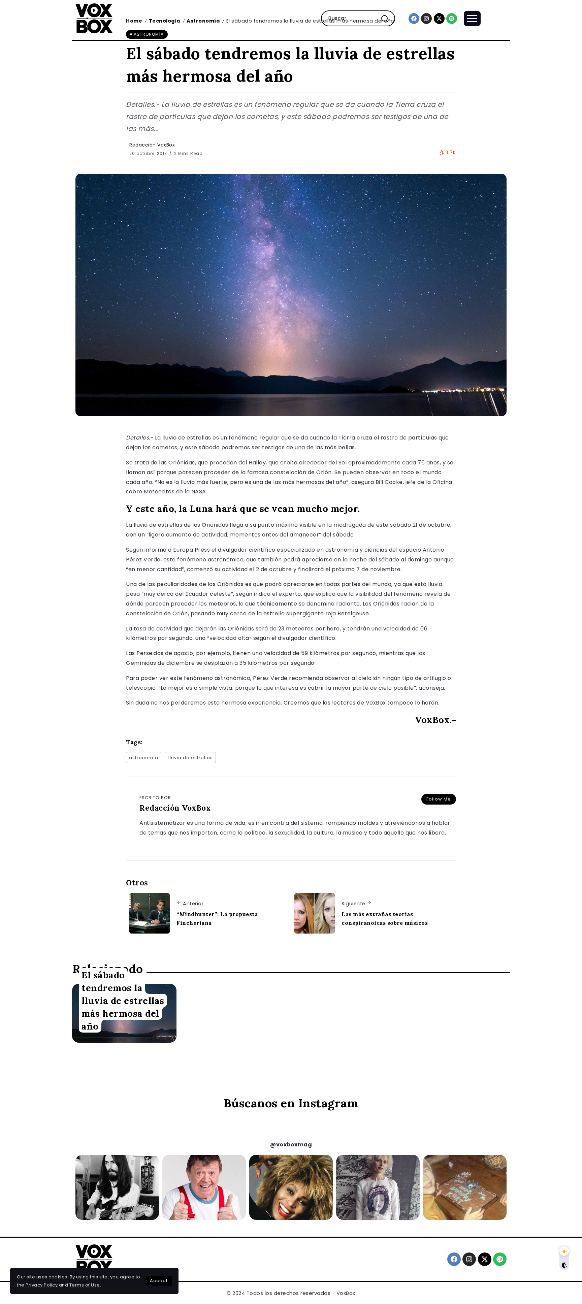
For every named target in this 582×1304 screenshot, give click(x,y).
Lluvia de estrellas (190, 757)
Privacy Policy (42, 1285)
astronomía (143, 757)
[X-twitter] (439, 18)
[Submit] (387, 18)
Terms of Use (84, 1285)
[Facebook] (414, 18)
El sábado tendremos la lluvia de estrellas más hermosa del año (123, 1000)
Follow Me (438, 799)
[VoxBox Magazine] (93, 18)
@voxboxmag (291, 1144)
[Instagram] (426, 18)
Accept (159, 1280)
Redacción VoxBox (152, 144)
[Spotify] (451, 18)
